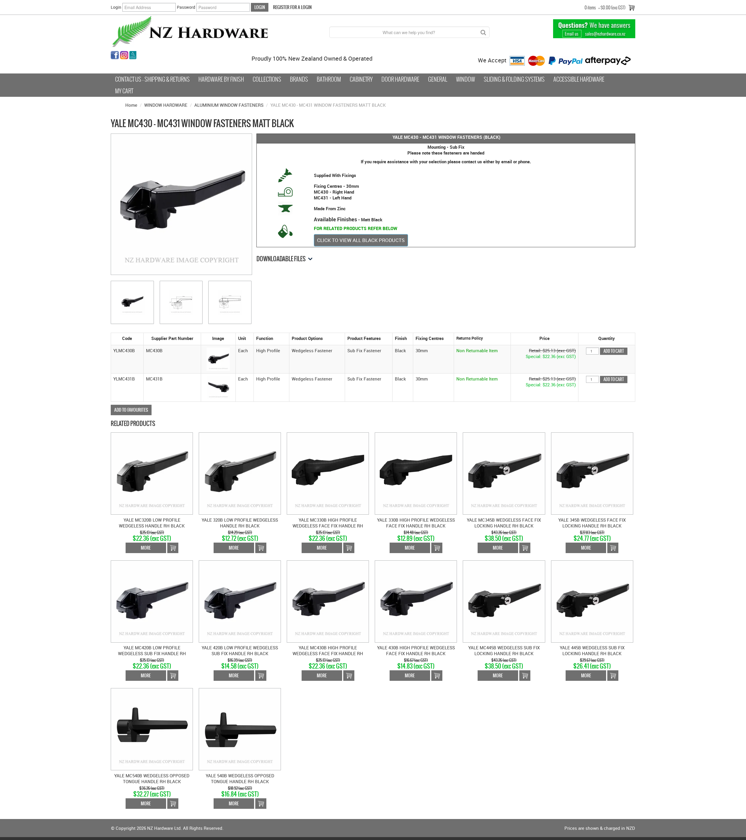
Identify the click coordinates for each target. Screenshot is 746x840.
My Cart (124, 91)
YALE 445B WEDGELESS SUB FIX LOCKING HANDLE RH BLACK (592, 650)
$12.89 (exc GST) (415, 538)
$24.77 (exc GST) (592, 538)
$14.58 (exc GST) (239, 666)
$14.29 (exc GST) (240, 532)
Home (131, 105)
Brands (299, 79)
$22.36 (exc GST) (152, 538)
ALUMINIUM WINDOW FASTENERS (228, 105)
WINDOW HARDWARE (165, 105)
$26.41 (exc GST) (592, 666)
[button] (218, 359)
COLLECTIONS (267, 79)
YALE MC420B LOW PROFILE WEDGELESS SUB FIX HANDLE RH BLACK (152, 653)
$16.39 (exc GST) (240, 660)
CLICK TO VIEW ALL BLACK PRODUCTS (361, 240)
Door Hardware (400, 79)
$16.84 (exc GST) (240, 794)
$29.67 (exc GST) (592, 660)
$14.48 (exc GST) (416, 532)
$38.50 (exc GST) (504, 538)
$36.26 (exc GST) (151, 788)
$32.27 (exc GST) (152, 794)
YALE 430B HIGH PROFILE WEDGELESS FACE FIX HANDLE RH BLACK (416, 650)
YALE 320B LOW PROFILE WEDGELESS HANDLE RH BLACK (240, 523)
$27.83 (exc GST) (592, 532)
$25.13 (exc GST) (152, 532)
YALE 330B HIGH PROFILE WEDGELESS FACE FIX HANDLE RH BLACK (416, 523)
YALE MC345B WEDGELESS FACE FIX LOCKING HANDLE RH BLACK (504, 523)
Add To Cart (172, 548)
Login (116, 7)
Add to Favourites (131, 409)
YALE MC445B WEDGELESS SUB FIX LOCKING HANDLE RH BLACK (504, 650)
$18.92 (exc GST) (240, 788)
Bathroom (329, 79)
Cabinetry (361, 79)
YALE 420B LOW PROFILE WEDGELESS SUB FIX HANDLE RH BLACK (240, 650)
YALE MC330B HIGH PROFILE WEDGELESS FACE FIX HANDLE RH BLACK (328, 525)
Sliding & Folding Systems (514, 79)
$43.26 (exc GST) (503, 532)
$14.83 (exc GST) (415, 666)
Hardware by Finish (221, 79)
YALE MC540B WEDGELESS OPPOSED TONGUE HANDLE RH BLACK (151, 778)
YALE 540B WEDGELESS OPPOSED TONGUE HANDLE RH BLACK (240, 778)
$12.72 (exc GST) (240, 538)
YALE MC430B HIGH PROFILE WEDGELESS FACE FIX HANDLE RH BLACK (328, 653)
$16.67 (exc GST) (416, 660)
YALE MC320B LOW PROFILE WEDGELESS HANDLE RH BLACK (152, 523)
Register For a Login (292, 7)
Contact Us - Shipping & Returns (152, 79)
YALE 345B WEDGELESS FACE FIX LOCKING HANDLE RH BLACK (592, 523)
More (146, 547)
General (437, 79)
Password (186, 7)
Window (465, 79)
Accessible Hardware (578, 79)
